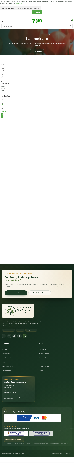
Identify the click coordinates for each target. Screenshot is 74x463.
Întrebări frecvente (44, 366)
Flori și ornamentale (7, 366)
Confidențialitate (55, 453)
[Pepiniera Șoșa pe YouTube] (14, 336)
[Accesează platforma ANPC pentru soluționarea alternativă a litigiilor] (16, 433)
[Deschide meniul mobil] (2, 21)
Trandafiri (4, 349)
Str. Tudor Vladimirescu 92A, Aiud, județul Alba (12, 397)
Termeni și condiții (68, 453)
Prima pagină (3, 63)
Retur (61, 453)
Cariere (41, 370)
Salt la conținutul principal (28, 8)
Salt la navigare (8, 8)
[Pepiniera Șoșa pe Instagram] (9, 336)
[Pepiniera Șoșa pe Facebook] (4, 336)
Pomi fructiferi (6, 353)
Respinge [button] (19, 3)
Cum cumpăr (42, 349)
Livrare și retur (43, 358)
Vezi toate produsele (39, 293)
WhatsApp (37, 12)
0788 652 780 (8, 387)
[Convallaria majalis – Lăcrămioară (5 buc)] (2, 104)
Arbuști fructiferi (6, 358)
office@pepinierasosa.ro (10, 392)
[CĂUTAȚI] (71, 26)
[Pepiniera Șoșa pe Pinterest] (19, 336)
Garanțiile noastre (43, 362)
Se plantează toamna (4, 77)
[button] (37, 51)
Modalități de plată (44, 353)
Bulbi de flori (3, 69)
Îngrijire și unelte (6, 370)
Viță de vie (5, 362)
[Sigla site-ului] (37, 20)
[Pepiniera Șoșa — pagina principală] (18, 311)
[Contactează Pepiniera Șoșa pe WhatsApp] (25, 336)
